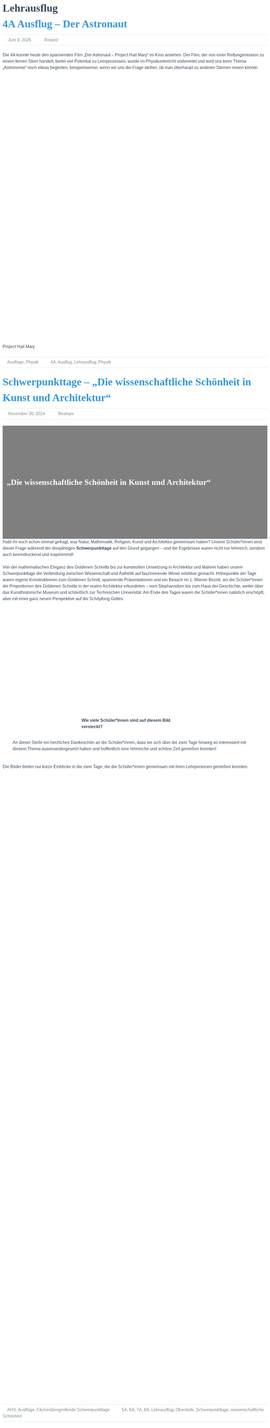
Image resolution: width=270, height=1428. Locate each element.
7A (139, 1409)
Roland (51, 40)
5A (124, 1409)
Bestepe (66, 413)
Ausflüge (15, 362)
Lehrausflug (85, 362)
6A (131, 1409)
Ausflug (65, 362)
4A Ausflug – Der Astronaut (65, 24)
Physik (32, 362)
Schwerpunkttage (212, 1409)
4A (53, 362)
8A (146, 1409)
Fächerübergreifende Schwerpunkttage (73, 1409)
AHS (11, 1409)
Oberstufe (185, 1409)
